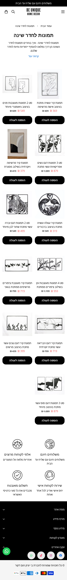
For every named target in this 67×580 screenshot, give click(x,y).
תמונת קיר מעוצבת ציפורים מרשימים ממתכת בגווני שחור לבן (17, 287)
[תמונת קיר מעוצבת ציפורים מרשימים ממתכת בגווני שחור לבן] (17, 264)
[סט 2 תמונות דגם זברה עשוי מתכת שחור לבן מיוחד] (17, 204)
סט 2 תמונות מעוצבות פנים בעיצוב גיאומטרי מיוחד (17, 105)
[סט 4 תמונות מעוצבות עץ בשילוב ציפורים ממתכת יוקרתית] (50, 264)
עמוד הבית (46, 26)
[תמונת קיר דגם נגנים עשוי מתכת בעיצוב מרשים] (17, 324)
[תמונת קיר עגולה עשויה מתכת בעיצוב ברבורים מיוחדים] (50, 204)
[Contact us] (6, 551)
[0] (6, 11)
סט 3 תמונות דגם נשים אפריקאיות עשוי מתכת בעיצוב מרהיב (49, 166)
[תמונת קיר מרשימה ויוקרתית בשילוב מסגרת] (17, 144)
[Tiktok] (41, 555)
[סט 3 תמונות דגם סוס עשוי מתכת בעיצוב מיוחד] (50, 384)
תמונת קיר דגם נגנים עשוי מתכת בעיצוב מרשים (17, 345)
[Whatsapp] (31, 555)
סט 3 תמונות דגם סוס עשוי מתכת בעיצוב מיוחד (49, 405)
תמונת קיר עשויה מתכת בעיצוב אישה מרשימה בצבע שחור (49, 106)
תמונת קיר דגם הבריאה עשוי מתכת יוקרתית (49, 345)
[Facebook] (61, 555)
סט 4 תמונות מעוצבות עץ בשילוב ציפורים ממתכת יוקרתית (49, 287)
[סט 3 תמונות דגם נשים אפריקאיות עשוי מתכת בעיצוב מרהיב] (50, 144)
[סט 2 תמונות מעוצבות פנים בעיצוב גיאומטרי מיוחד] (17, 84)
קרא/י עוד (33, 56)
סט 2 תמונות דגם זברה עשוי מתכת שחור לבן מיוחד (17, 225)
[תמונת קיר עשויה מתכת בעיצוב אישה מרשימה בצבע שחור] (50, 84)
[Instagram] (51, 555)
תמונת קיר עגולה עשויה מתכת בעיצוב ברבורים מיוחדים (49, 226)
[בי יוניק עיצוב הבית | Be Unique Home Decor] (33, 12)
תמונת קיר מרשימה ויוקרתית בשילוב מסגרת (17, 164)
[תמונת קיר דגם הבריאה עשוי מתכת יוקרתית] (50, 324)
